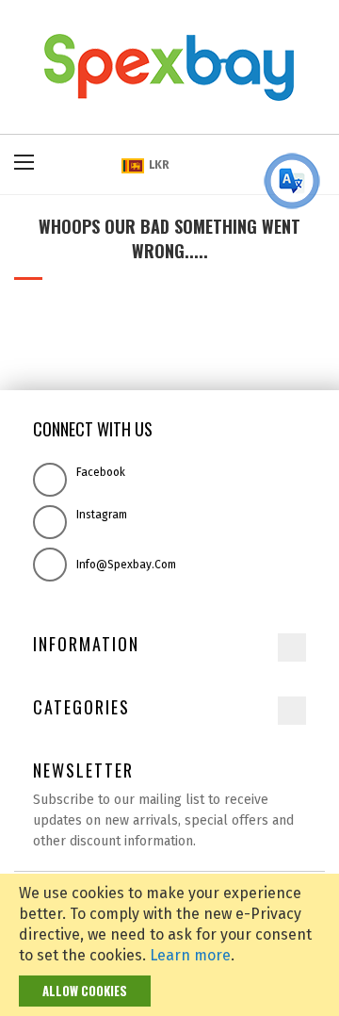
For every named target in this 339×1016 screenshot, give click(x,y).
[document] (169, 945)
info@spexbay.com (126, 564)
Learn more (190, 955)
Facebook (100, 472)
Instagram (101, 514)
